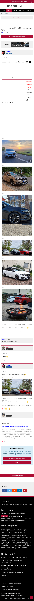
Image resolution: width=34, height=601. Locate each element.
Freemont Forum (18, 560)
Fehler (11, 532)
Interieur (3, 535)
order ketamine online (16, 539)
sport (21, 544)
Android (13, 529)
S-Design (13, 542)
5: (2, 74)
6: (2, 76)
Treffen (3, 547)
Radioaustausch (19, 540)
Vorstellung (24, 547)
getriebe (12, 534)
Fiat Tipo (19, 532)
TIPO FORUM (14, 6)
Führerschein (4, 534)
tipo (10, 545)
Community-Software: (11, 593)
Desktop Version (17, 476)
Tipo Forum (4, 557)
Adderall (7, 529)
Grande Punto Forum (6, 560)
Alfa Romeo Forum (6, 569)
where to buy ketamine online (9, 549)
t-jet (26, 544)
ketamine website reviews (14, 535)
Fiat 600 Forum (5, 559)
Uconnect (13, 547)
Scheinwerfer (20, 542)
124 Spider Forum (13, 557)
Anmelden (17, 462)
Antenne (19, 529)
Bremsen (3, 530)
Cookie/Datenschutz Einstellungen (10, 589)
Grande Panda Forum (6, 562)
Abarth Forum (12, 568)
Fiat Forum (4, 568)
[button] (22, 1)
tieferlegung (4, 545)
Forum (24, 532)
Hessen (24, 534)
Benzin (24, 529)
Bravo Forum (13, 559)
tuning (8, 547)
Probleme (3, 540)
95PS (2, 529)
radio (12, 540)
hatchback (18, 534)
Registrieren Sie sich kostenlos (11, 453)
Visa (19, 547)
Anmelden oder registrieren (19, 1)
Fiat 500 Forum (23, 557)
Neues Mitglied (5, 539)
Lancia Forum (28, 568)
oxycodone (26, 539)
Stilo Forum (22, 559)
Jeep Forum (20, 568)
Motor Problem (16, 537)
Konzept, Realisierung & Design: (13, 595)
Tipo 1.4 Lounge (17, 545)
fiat (15, 532)
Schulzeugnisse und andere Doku (10, 544)
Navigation (28, 537)
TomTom (28, 545)
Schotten (27, 542)
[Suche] (30, 1)
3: (2, 70)
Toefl (23, 545)
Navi (23, 537)
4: (2, 72)
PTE (9, 540)
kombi (24, 535)
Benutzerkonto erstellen (17, 458)
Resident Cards (5, 542)
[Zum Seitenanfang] (31, 597)
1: (2, 66)
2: (2, 68)
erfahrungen (4, 532)
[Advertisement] (17, 23)
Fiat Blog (3, 575)
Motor (9, 537)
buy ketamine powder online (15, 530)
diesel (25, 530)
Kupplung (3, 537)
